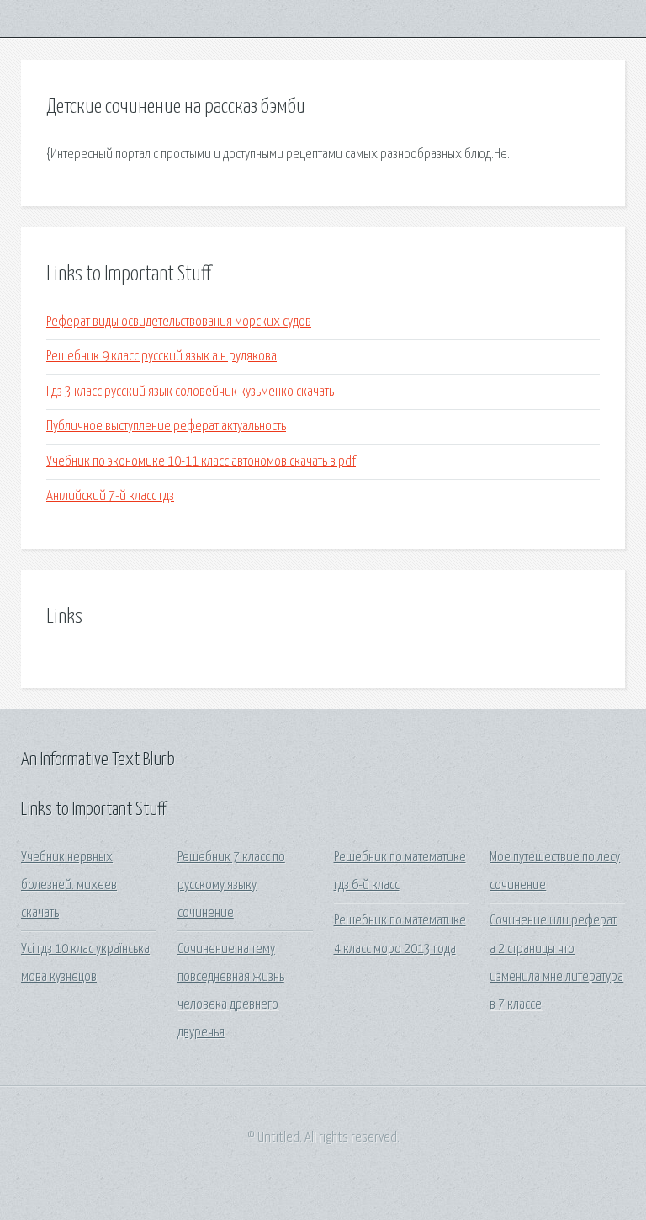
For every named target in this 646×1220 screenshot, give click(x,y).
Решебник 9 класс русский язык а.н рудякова (161, 356)
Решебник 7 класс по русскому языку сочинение (231, 885)
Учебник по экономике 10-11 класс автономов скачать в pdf (201, 462)
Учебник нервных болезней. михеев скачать (69, 885)
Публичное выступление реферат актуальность (166, 426)
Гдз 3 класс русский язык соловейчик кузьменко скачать (190, 392)
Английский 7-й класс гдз (110, 496)
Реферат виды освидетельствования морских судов (178, 322)
